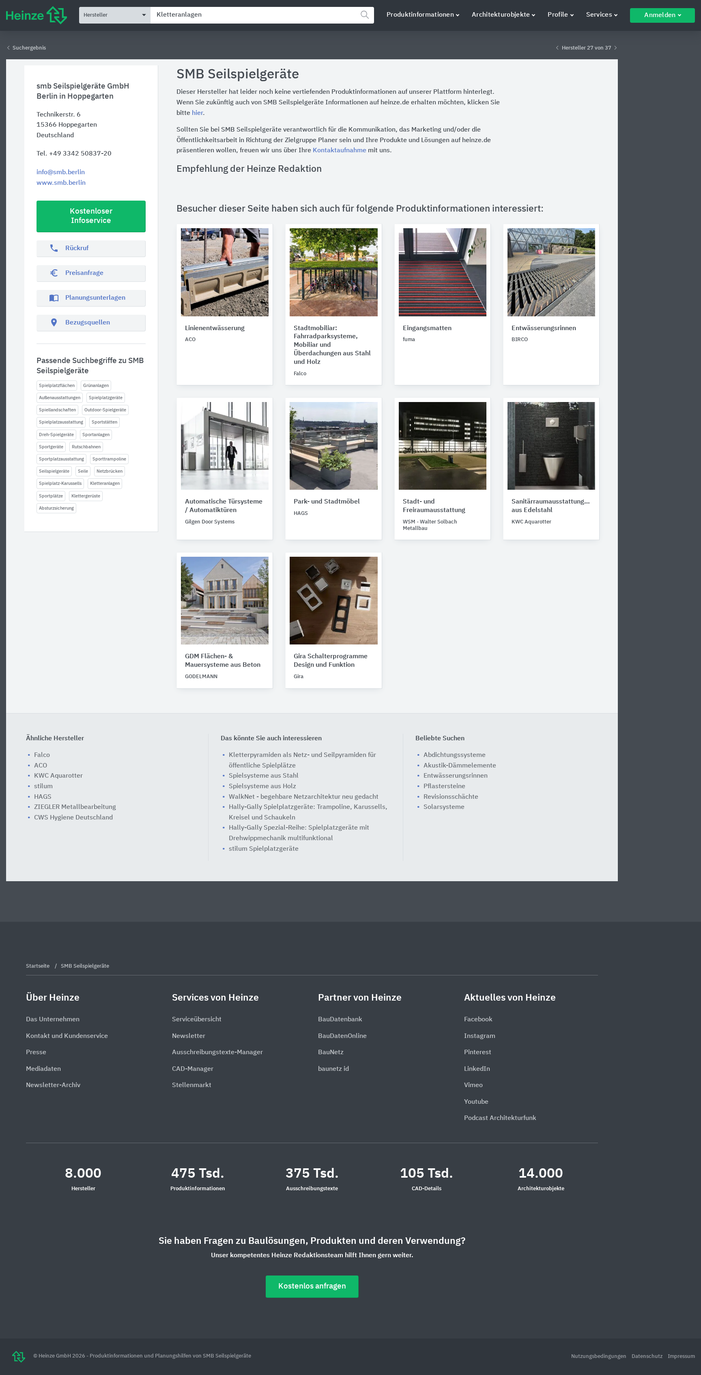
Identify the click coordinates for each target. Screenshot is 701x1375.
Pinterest (477, 1052)
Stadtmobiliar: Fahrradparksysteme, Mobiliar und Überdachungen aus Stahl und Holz (332, 345)
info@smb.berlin (61, 172)
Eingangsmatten (427, 328)
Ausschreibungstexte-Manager (217, 1052)
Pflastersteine (444, 786)
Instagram (479, 1036)
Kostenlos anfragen (312, 1286)
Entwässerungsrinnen (544, 328)
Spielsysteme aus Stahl (264, 776)
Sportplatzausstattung (61, 459)
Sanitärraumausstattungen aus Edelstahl (551, 506)
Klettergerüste (85, 496)
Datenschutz (648, 1356)
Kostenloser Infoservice (91, 216)
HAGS (43, 797)
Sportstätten (104, 422)
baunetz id (333, 1069)
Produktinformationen (420, 15)
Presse (36, 1052)
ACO (40, 766)
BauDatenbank (340, 1019)
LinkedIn (477, 1069)
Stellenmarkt (191, 1085)
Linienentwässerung (215, 328)
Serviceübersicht (196, 1019)
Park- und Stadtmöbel (327, 502)
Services (599, 15)
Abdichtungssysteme (455, 755)
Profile (558, 15)
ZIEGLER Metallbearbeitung (75, 807)
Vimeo (473, 1085)
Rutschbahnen (86, 447)
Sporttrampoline (109, 459)
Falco (42, 755)
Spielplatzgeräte (106, 398)
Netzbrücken (110, 471)
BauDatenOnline (342, 1036)
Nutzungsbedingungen (599, 1356)
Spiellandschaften (57, 410)
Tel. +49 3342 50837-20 (74, 154)
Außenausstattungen (59, 398)
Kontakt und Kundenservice (67, 1036)
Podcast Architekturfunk (500, 1118)
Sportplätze (51, 496)
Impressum (681, 1356)
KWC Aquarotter (58, 776)
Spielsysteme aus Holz (262, 786)
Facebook (478, 1019)
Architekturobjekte (501, 15)
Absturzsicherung (56, 508)
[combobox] (262, 15)
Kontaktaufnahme (339, 150)
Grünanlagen (96, 385)
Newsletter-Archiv (53, 1085)
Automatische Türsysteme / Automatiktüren (223, 506)
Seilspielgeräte (54, 471)
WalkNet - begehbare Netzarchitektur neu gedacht (303, 797)
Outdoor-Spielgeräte (105, 410)
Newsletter (188, 1036)
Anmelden (659, 15)
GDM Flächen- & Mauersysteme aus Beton (222, 660)
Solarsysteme (444, 807)
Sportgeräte (51, 447)
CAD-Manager (192, 1069)
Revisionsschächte (451, 797)
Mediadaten (43, 1069)
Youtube (476, 1102)
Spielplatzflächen (57, 385)
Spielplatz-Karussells (60, 483)
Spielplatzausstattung (61, 422)
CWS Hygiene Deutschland (73, 818)
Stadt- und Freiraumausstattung (434, 506)
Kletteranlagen (105, 483)
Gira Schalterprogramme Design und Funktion (331, 660)
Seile (83, 471)
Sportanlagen (96, 434)
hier (197, 113)
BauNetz (331, 1052)
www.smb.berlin (61, 183)
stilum (43, 786)
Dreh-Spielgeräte (56, 434)
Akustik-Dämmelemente (460, 766)
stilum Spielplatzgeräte (264, 849)
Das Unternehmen (53, 1019)
